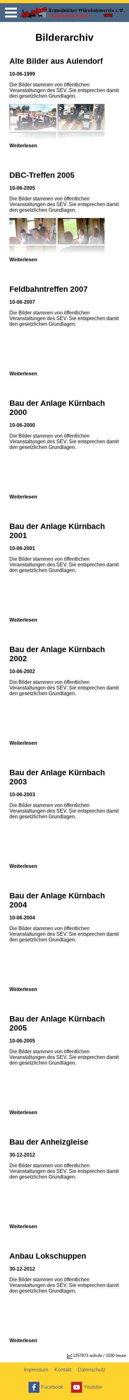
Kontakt (62, 1369)
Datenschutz (92, 1369)
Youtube (93, 1386)
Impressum (36, 1369)
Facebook (52, 1386)
